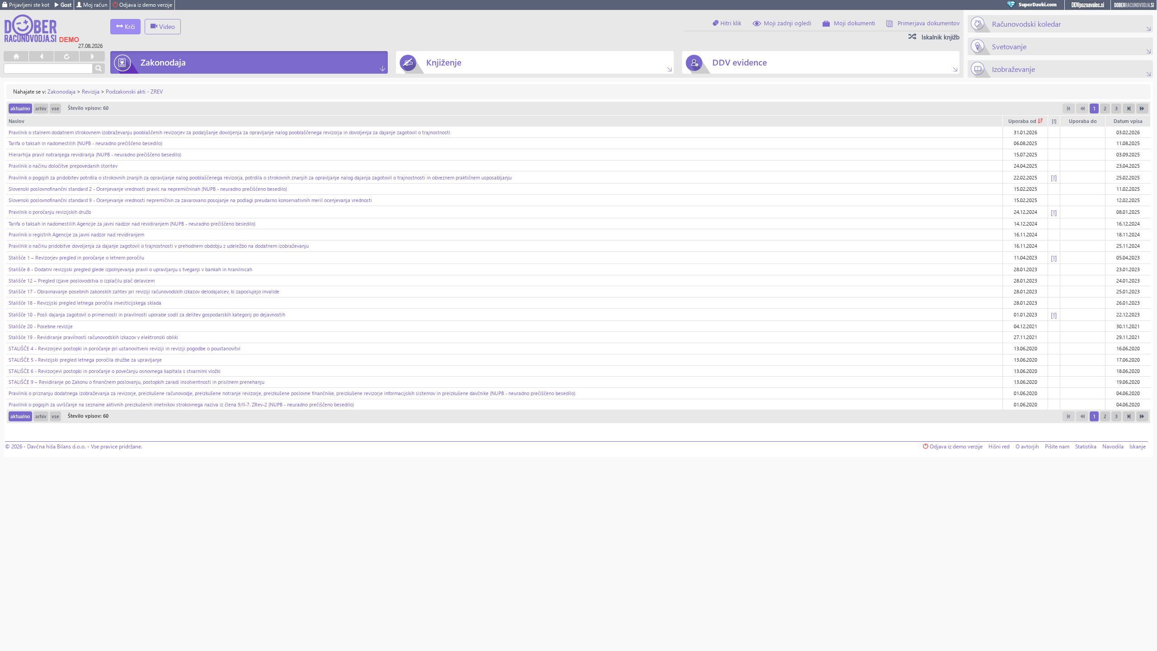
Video (166, 26)
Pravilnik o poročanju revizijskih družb (50, 212)
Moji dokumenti (854, 23)
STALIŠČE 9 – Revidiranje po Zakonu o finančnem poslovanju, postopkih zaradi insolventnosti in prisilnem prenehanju (136, 382)
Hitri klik (730, 23)
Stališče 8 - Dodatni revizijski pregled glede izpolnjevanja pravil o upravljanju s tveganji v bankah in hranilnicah (130, 269)
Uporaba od (1023, 121)
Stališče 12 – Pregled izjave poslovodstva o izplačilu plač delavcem (82, 280)
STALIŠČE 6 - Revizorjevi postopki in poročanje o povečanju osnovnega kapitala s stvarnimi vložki (115, 371)
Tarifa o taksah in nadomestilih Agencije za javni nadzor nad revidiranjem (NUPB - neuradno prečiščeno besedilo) (132, 223)
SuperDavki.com (1033, 5)
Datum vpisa (1128, 121)
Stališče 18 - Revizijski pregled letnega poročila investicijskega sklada (85, 303)
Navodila (1113, 446)
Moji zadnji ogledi (787, 23)
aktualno (20, 108)
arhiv (41, 108)
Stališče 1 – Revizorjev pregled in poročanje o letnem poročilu (76, 257)
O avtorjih (1027, 446)
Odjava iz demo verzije (145, 4)
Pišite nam (1057, 446)
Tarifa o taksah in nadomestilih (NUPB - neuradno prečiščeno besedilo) (85, 143)
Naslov (16, 121)
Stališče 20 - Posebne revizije (41, 326)
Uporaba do (1083, 121)
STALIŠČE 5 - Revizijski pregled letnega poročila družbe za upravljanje (85, 360)
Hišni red (999, 446)
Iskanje (1137, 446)
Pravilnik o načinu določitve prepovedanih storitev (63, 166)
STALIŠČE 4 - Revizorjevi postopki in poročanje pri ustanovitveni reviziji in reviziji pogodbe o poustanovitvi (124, 348)
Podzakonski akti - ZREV (134, 91)
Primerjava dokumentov (928, 23)
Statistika (1085, 446)
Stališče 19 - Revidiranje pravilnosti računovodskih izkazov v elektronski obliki (93, 337)
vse (55, 108)
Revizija (90, 91)
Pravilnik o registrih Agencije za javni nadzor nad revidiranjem (76, 234)
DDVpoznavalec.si (1087, 5)
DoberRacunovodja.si (1133, 5)
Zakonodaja (61, 91)
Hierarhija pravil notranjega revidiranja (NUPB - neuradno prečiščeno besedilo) (95, 154)
